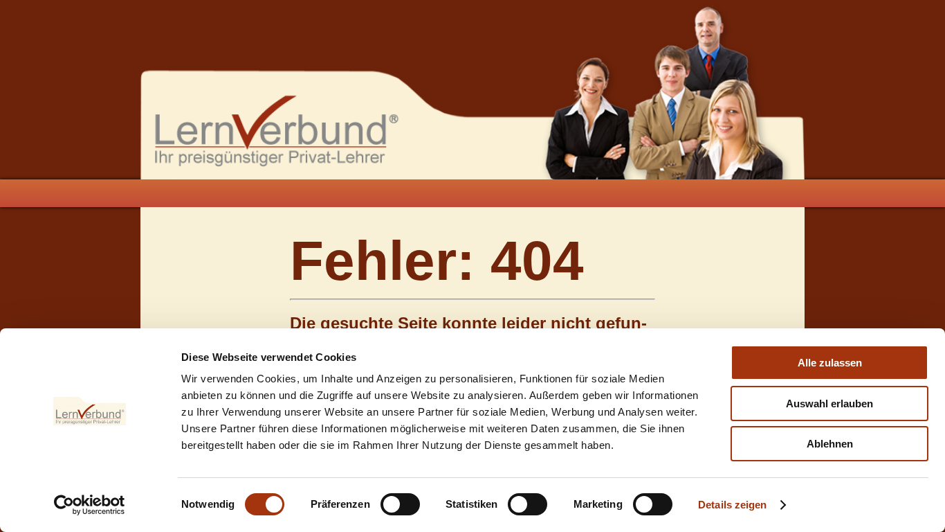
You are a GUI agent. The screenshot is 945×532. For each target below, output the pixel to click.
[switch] (400, 504)
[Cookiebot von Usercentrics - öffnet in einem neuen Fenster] (89, 505)
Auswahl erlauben (829, 403)
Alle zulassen (830, 363)
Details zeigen (732, 505)
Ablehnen (830, 444)
